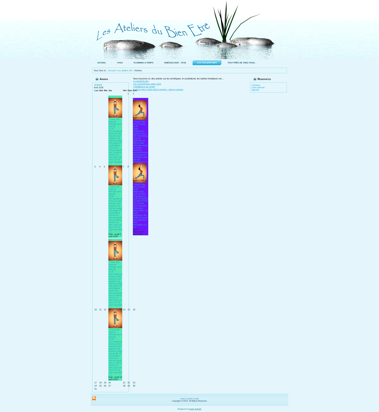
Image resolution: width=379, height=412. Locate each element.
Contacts (256, 85)
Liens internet (258, 87)
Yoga (120, 63)
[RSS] (94, 399)
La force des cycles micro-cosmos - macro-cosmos (158, 89)
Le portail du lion (141, 81)
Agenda (255, 90)
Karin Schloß (195, 409)
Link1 (182, 399)
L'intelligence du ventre (144, 86)
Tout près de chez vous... (242, 63)
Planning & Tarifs (143, 63)
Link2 (189, 399)
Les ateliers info (207, 63)
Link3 (196, 399)
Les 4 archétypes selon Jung (147, 84)
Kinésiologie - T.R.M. (175, 63)
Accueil (101, 63)
